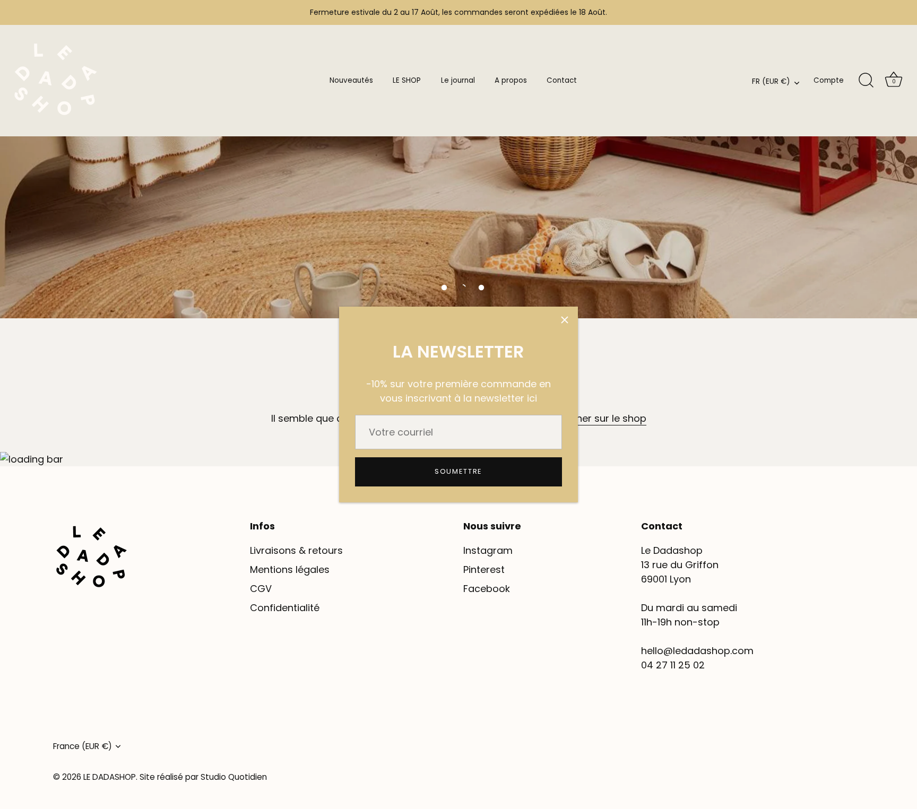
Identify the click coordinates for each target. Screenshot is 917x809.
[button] (444, 287)
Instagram (488, 550)
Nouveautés (351, 80)
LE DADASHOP (109, 776)
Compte (829, 80)
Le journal (458, 80)
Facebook (486, 588)
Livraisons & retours (296, 550)
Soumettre (458, 471)
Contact (562, 80)
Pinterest (484, 569)
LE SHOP (407, 80)
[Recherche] (866, 80)
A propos (511, 80)
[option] (458, 159)
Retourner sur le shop (595, 418)
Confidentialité (284, 607)
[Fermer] (564, 320)
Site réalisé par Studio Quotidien (203, 776)
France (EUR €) (82, 746)
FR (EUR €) (771, 81)
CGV (261, 588)
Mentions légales (290, 569)
